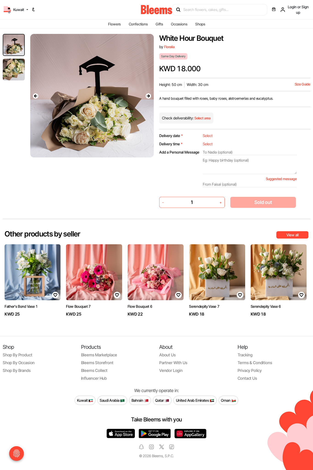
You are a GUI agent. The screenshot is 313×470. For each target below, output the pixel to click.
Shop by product (17, 354)
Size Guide (302, 84)
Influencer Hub (94, 378)
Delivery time (171, 144)
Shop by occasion (19, 362)
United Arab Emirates (193, 400)
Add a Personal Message (179, 152)
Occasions (179, 24)
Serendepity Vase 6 (266, 306)
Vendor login (171, 370)
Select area (202, 118)
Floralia (169, 47)
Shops (200, 24)
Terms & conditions (255, 362)
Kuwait (82, 400)
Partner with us (173, 362)
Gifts (159, 24)
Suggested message (281, 179)
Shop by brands (17, 370)
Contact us (247, 378)
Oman (226, 400)
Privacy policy (250, 370)
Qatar (160, 400)
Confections (138, 24)
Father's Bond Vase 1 (21, 306)
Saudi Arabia (110, 400)
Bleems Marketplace (99, 354)
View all (292, 235)
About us (167, 354)
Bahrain (138, 400)
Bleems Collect (94, 370)
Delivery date (171, 135)
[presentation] (35, 96)
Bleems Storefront (97, 362)
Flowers (114, 24)
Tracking (245, 354)
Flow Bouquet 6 (140, 306)
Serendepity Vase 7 (204, 306)
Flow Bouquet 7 (78, 306)
